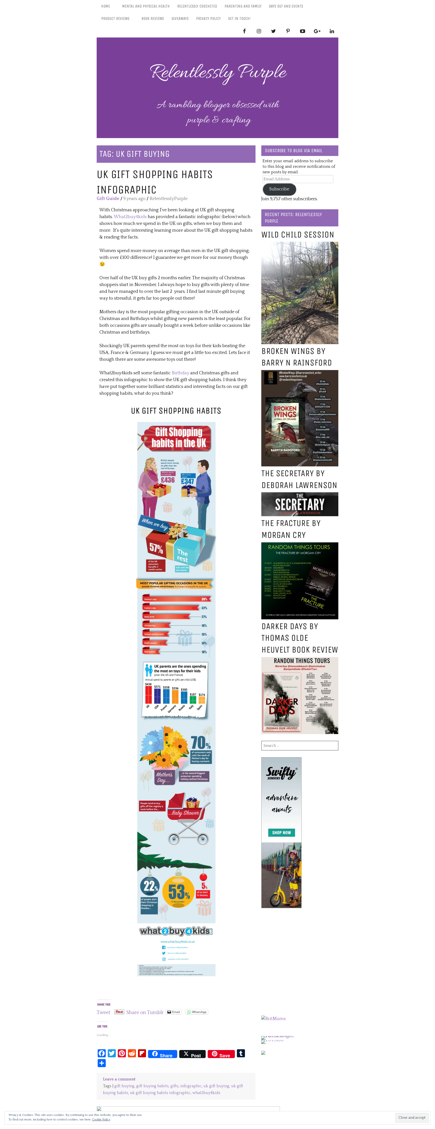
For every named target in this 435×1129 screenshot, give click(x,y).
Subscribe (279, 189)
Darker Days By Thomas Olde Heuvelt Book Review (299, 638)
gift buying (124, 1086)
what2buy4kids (206, 1093)
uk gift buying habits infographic (160, 1093)
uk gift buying (216, 1086)
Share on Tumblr (145, 1012)
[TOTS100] (272, 1039)
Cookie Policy (101, 1119)
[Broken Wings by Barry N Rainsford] (299, 373)
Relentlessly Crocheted (197, 6)
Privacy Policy (208, 18)
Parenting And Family (243, 6)
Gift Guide (108, 198)
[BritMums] (273, 1018)
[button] (176, 700)
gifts (174, 1086)
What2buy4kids (131, 216)
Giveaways (180, 18)
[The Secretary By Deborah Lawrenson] (299, 495)
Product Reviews (115, 18)
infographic (191, 1086)
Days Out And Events (286, 6)
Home (105, 6)
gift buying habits (152, 1086)
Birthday (181, 373)
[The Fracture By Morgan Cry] (299, 545)
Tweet (103, 1012)
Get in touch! (239, 18)
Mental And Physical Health (146, 6)
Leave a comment (119, 1079)
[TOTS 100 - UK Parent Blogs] (282, 1035)
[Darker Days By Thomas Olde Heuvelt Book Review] (299, 660)
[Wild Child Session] (299, 245)
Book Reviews (152, 18)
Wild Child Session (297, 234)
